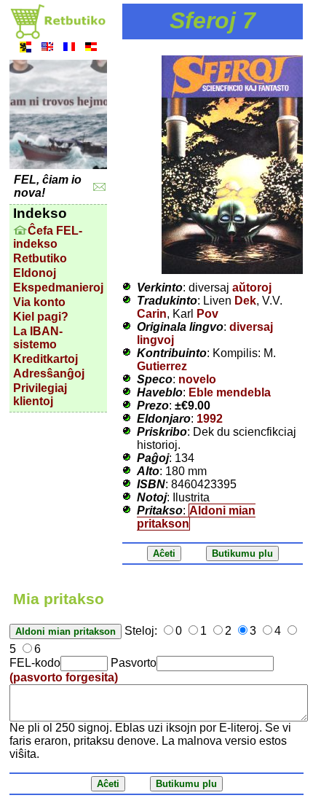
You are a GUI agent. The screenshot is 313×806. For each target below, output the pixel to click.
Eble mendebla (230, 392)
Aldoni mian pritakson (196, 517)
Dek (245, 300)
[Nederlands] (25, 48)
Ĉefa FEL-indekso (47, 237)
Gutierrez (162, 366)
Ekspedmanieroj (58, 287)
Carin (152, 314)
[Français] (69, 48)
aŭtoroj (252, 287)
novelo (197, 379)
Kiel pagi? (40, 316)
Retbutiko (40, 258)
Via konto (39, 302)
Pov (207, 314)
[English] (47, 48)
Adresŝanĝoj (48, 373)
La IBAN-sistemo (38, 338)
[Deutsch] (91, 48)
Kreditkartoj (45, 359)
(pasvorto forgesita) (63, 677)
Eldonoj (34, 273)
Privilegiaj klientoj (40, 394)
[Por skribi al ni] (99, 187)
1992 (210, 418)
